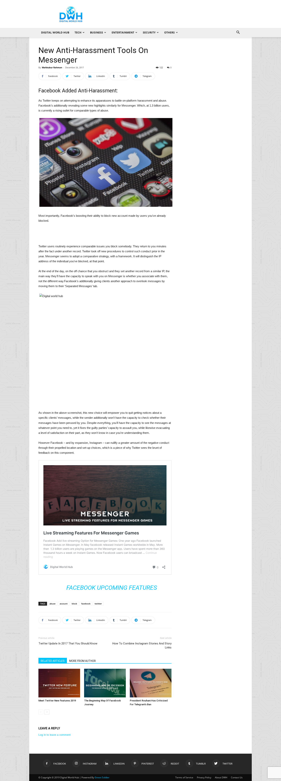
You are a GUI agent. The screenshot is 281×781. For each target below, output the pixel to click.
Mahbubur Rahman (52, 67)
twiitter (98, 603)
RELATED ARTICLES (53, 660)
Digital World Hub (55, 32)
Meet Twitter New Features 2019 (57, 700)
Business (96, 32)
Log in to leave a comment (54, 734)
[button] (238, 33)
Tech (78, 32)
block (74, 603)
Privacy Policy (204, 777)
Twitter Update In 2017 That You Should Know (67, 643)
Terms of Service (184, 777)
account (63, 603)
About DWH (221, 777)
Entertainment (123, 32)
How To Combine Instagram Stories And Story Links (141, 645)
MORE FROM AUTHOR (82, 660)
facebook (85, 603)
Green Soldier (102, 777)
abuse (52, 603)
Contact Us (237, 777)
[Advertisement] (173, 14)
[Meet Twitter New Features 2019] (59, 683)
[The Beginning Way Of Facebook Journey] (105, 683)
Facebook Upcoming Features (111, 587)
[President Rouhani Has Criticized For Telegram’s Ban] (150, 683)
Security (149, 32)
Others (169, 32)
